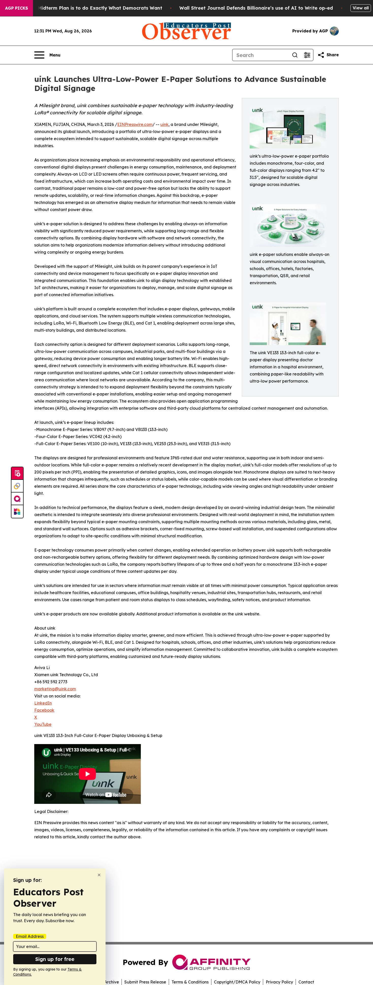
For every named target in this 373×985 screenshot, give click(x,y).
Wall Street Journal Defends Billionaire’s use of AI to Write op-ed (256, 8)
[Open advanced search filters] (307, 55)
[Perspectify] (17, 486)
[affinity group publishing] (17, 498)
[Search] (295, 55)
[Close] (99, 875)
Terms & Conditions (190, 981)
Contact (306, 981)
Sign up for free (54, 959)
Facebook (44, 710)
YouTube (43, 724)
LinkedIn (43, 703)
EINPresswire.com (134, 124)
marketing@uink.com (55, 688)
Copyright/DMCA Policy (237, 981)
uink (164, 124)
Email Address (30, 936)
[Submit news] (17, 473)
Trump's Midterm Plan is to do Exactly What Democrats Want (90, 8)
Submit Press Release (145, 981)
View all (361, 7)
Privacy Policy (279, 981)
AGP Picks (16, 8)
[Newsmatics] (17, 511)
